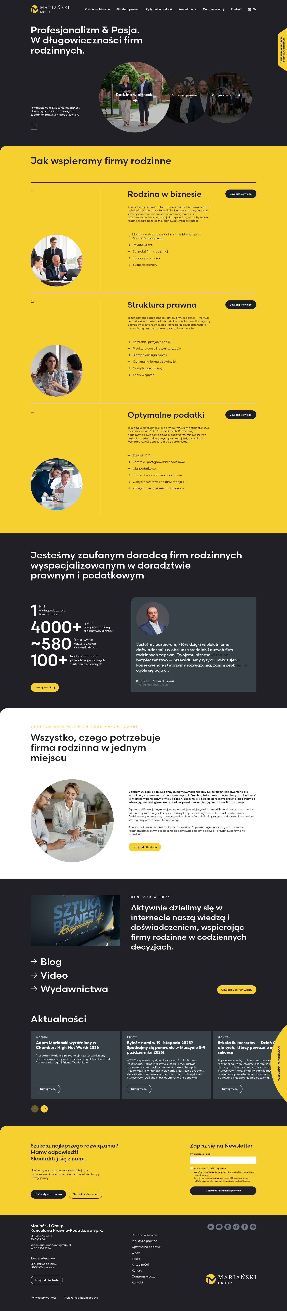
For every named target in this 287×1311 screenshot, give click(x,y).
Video (54, 975)
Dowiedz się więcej (241, 193)
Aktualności (140, 1264)
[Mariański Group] (50, 9)
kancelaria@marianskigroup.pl (51, 1245)
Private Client (142, 245)
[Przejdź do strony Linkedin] (210, 1227)
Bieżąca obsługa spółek (150, 355)
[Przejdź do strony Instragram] (253, 1227)
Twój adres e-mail (200, 1153)
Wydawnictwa (74, 989)
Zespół (136, 1259)
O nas (136, 1253)
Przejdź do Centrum (145, 847)
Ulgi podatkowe (144, 468)
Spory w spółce (143, 375)
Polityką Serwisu (218, 1168)
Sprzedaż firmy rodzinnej (150, 251)
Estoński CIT (141, 455)
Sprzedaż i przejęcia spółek (152, 342)
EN (254, 9)
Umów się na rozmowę (48, 1194)
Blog (51, 962)
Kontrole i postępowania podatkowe (159, 462)
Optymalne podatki (159, 9)
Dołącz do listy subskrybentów (223, 1190)
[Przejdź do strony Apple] (236, 1227)
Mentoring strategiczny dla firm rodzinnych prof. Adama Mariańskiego (166, 236)
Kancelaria (186, 9)
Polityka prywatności (204, 1181)
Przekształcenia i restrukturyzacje (157, 348)
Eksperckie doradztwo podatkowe (157, 475)
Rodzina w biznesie (97, 9)
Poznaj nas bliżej (45, 687)
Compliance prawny (147, 368)
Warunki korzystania (224, 1181)
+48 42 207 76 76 (41, 1248)
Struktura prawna (128, 9)
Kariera (137, 1270)
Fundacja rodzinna (146, 258)
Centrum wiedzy (213, 9)
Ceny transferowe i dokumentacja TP (159, 482)
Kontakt (236, 9)
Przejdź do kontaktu (47, 1280)
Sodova (93, 1297)
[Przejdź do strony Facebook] (244, 1227)
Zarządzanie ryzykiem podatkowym (158, 488)
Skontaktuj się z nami (85, 1194)
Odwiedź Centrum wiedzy (236, 989)
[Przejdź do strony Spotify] (227, 1227)
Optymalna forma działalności (154, 361)
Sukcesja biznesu (145, 265)
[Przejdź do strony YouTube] (219, 1227)
